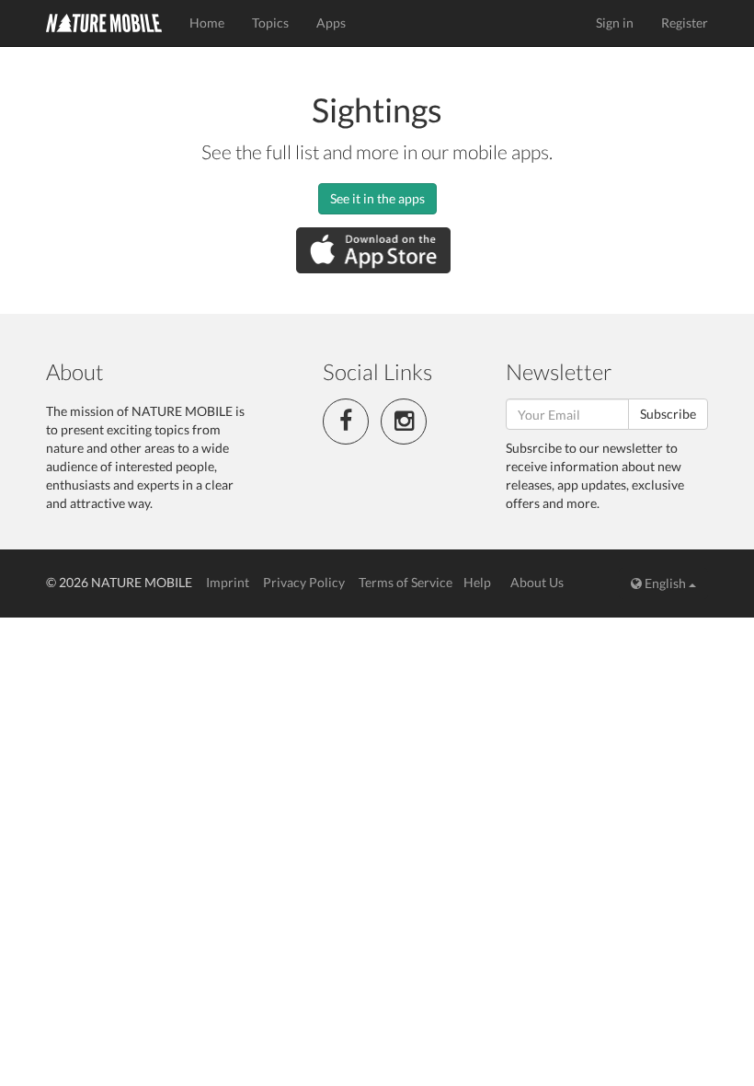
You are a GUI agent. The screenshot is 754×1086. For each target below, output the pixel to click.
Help (477, 582)
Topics (270, 22)
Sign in (615, 22)
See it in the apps (377, 198)
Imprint (227, 582)
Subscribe (668, 414)
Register (684, 22)
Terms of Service (405, 582)
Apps (331, 22)
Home (206, 22)
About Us (537, 582)
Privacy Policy (304, 582)
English (665, 583)
